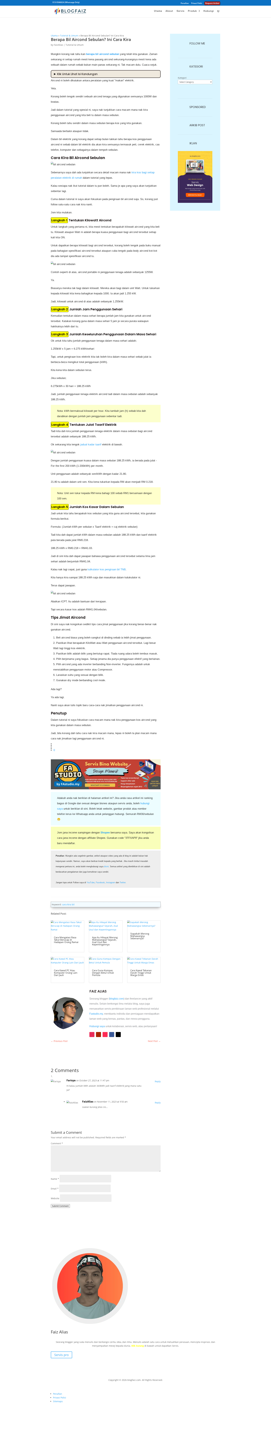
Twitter (122, 882)
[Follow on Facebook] (111, 1034)
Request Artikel (212, 3)
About (169, 11)
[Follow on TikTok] (105, 1034)
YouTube (91, 882)
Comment (57, 1143)
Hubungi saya (97, 1026)
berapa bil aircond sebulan (102, 54)
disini (106, 866)
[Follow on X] (118, 1034)
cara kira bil (68, 904)
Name (55, 1178)
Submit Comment (60, 1206)
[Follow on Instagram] (91, 1034)
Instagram (110, 882)
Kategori (182, 77)
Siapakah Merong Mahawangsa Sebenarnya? (139, 936)
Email (54, 1188)
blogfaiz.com (116, 998)
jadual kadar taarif (90, 444)
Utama (158, 11)
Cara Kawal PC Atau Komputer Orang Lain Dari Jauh (65, 973)
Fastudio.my (96, 1013)
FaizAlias (58, 44)
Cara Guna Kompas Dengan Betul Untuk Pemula (103, 973)
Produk (192, 11)
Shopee (105, 832)
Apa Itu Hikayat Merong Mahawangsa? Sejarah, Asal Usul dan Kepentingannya (105, 941)
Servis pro (61, 1355)
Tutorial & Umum (69, 35)
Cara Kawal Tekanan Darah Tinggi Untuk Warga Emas (141, 973)
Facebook (100, 882)
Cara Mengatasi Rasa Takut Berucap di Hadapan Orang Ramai (66, 940)
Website (55, 1198)
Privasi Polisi (196, 3)
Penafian (185, 3)
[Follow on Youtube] (98, 1034)
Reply (158, 1081)
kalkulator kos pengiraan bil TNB (107, 569)
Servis (180, 11)
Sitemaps (58, 1401)
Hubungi (208, 11)
